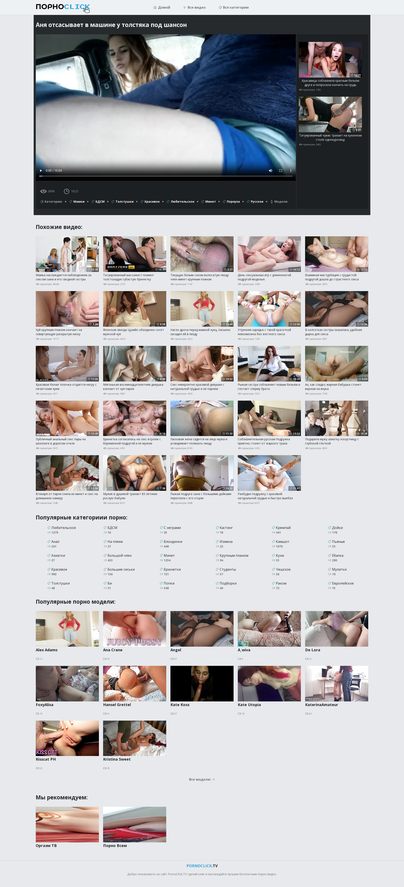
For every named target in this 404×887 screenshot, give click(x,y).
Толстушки (125, 201)
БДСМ (100, 201)
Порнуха (233, 201)
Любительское (182, 201)
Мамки (79, 201)
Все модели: (200, 779)
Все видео (197, 7)
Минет (210, 201)
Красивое (152, 201)
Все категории (236, 7)
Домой (164, 7)
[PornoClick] (69, 7)
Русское (257, 201)
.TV (202, 865)
